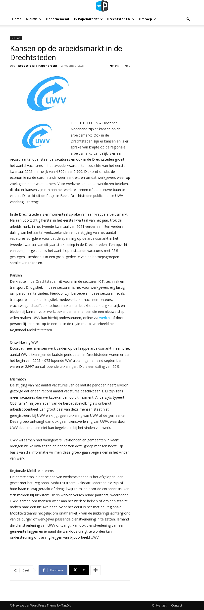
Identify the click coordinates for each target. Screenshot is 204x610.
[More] (95, 570)
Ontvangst (159, 605)
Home (16, 19)
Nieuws (32, 19)
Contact (176, 605)
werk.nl (104, 317)
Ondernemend (57, 19)
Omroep (145, 19)
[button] (188, 19)
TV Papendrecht (86, 19)
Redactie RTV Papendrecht (37, 65)
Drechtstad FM (119, 19)
